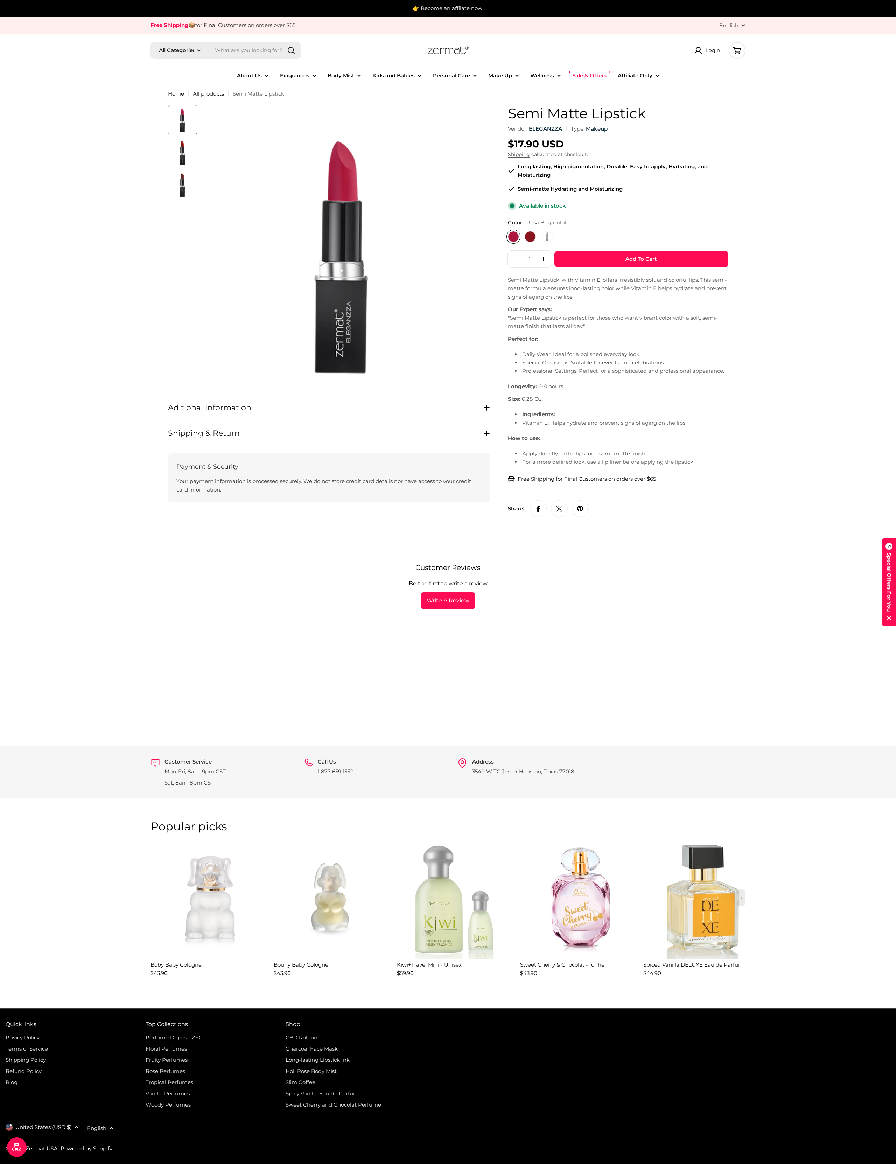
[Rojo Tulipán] (530, 236)
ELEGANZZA (545, 128)
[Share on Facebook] (538, 508)
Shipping (519, 154)
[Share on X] (559, 508)
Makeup (597, 128)
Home (176, 93)
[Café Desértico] (547, 236)
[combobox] (225, 50)
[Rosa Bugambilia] (513, 236)
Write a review (448, 600)
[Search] (291, 50)
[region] (448, 912)
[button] (889, 582)
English (728, 25)
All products (208, 93)
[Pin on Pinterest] (580, 508)
